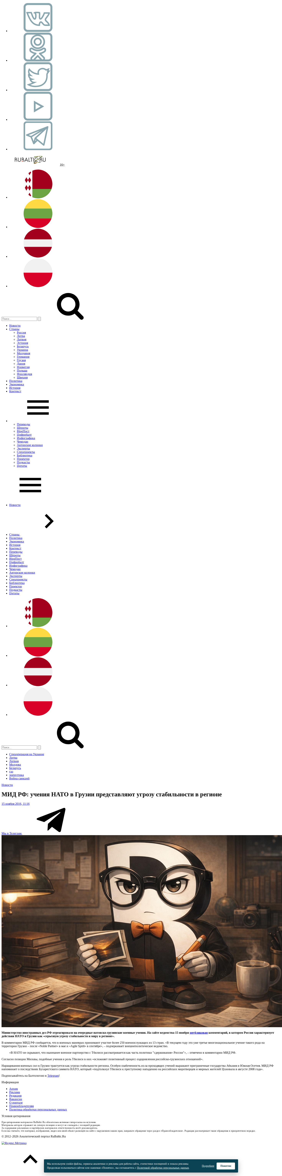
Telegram (53, 1075)
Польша (22, 370)
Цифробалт (24, 434)
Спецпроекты (26, 452)
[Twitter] (38, 90)
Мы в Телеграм (12, 833)
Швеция (22, 377)
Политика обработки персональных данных (38, 1109)
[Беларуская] (38, 197)
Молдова (15, 764)
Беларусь (23, 346)
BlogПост (23, 431)
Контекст (15, 391)
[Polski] (38, 286)
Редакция (15, 1095)
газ (11, 771)
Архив (13, 1088)
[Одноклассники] (38, 60)
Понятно (225, 1165)
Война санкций (19, 778)
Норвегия (23, 367)
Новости (15, 325)
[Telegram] (38, 149)
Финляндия (24, 374)
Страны (14, 329)
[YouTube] (38, 119)
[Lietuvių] (38, 227)
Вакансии (15, 1099)
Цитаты (22, 465)
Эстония (22, 343)
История (14, 387)
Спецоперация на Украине (26, 754)
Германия (23, 356)
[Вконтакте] (38, 30)
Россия (21, 332)
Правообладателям (21, 1106)
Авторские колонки (30, 445)
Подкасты (23, 462)
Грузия (21, 360)
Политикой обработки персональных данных (163, 1167)
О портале (16, 1102)
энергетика (16, 775)
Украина (22, 349)
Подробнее (208, 1165)
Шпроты (22, 427)
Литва (21, 336)
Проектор (23, 458)
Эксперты (23, 448)
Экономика (16, 384)
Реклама (14, 1092)
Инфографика (26, 438)
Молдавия (23, 353)
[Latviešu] (38, 256)
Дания (21, 363)
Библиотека (24, 455)
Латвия (21, 339)
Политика (15, 381)
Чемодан (22, 441)
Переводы (23, 424)
